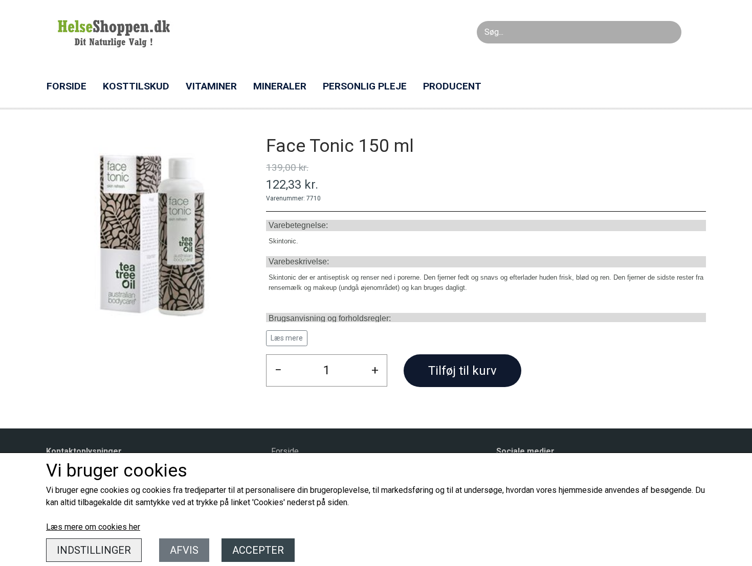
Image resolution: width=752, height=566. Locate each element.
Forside (285, 451)
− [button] (278, 370)
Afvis (184, 550)
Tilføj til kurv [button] (462, 371)
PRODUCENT (452, 86)
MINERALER (279, 86)
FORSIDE (66, 86)
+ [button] (375, 370)
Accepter (258, 550)
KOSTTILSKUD (136, 86)
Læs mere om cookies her (93, 527)
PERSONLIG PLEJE (365, 86)
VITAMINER (211, 86)
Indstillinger (94, 550)
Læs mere (287, 338)
